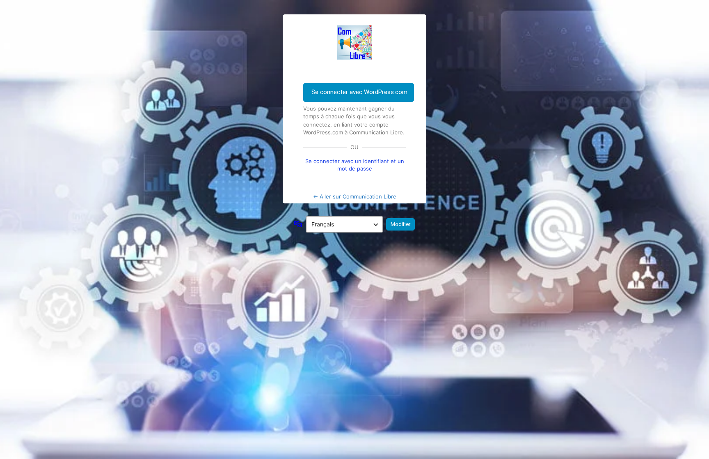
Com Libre (354, 42)
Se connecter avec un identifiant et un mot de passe (354, 165)
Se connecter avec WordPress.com (359, 92)
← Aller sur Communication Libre (354, 196)
